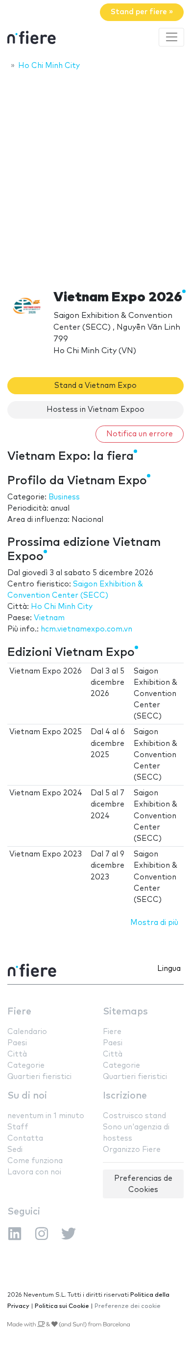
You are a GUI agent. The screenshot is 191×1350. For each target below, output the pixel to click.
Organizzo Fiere (132, 1149)
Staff (17, 1127)
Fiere (19, 1011)
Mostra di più (154, 922)
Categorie (26, 1065)
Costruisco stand (134, 1116)
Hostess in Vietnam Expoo (95, 409)
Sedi (15, 1149)
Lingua (169, 968)
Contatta (25, 1138)
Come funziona (35, 1161)
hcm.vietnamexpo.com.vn (86, 629)
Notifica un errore (139, 434)
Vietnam (49, 618)
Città (17, 1054)
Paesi (17, 1043)
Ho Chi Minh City (62, 606)
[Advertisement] (95, 177)
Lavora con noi (34, 1172)
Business (64, 497)
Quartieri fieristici (39, 1076)
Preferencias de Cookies (143, 1184)
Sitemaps (125, 1011)
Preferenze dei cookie (128, 1306)
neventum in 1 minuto (45, 1116)
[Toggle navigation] (171, 37)
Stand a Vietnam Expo (95, 385)
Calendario (27, 1031)
